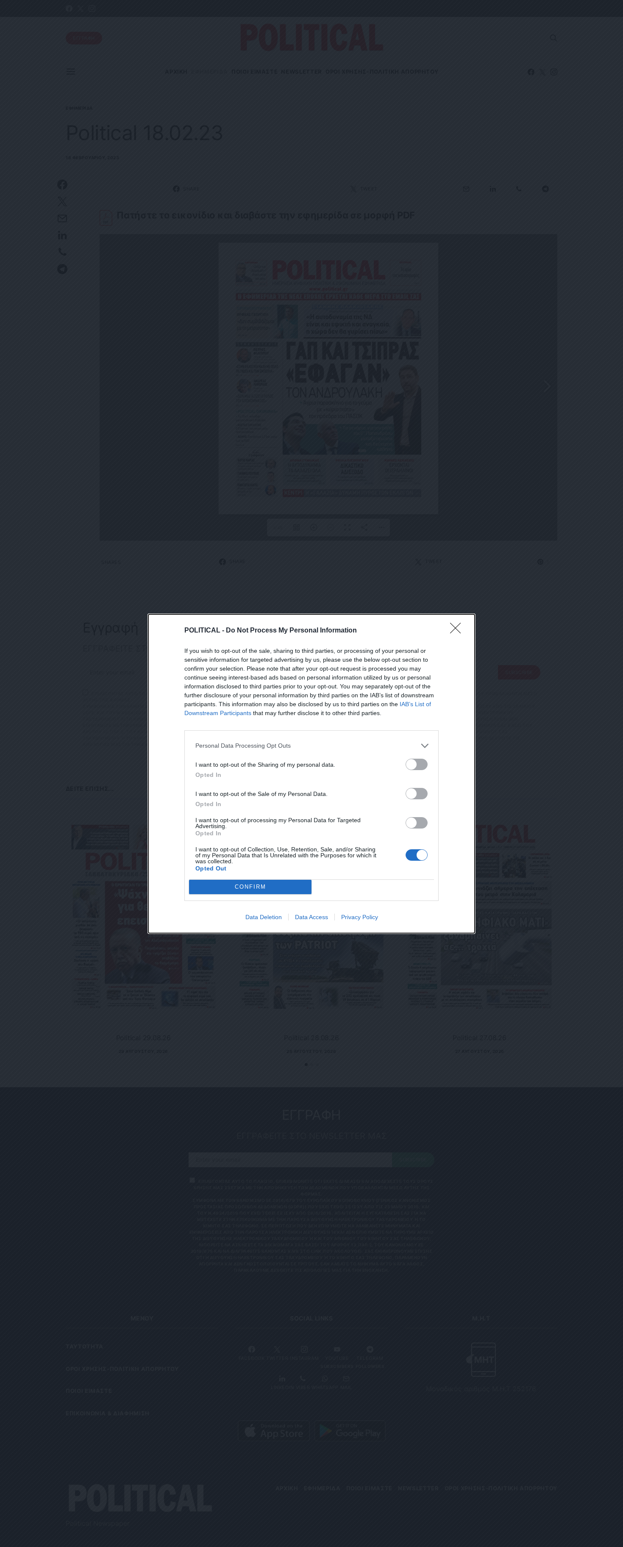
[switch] (417, 764)
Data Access (311, 917)
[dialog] (311, 773)
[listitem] (311, 745)
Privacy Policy (359, 917)
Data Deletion (263, 917)
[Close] (458, 631)
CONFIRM (250, 887)
